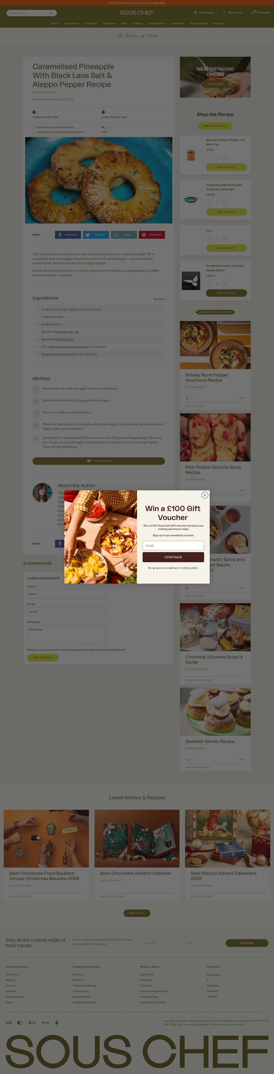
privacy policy (190, 567)
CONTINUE (173, 557)
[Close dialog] (205, 495)
